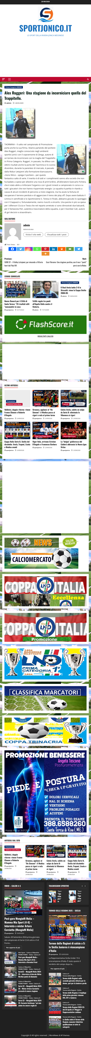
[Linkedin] (53, 249)
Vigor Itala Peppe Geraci (43, 436)
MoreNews (53, 1035)
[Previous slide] (82, 886)
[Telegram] (78, 249)
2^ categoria (39, 433)
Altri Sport (10, 910)
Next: (66, 262)
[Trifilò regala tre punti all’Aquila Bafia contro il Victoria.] (45, 289)
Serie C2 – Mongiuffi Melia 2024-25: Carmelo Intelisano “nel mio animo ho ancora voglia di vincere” (10, 1001)
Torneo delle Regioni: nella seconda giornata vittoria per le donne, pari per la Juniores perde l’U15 (55, 979)
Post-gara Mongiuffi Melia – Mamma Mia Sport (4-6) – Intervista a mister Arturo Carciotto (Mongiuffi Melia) (19, 924)
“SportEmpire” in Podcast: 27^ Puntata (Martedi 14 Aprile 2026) (52, 896)
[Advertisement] (45, 53)
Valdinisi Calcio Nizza (14, 404)
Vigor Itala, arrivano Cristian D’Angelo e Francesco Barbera (45, 443)
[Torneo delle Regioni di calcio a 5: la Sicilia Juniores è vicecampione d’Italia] (68, 927)
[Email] (70, 249)
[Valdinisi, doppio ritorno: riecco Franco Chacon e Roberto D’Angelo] (17, 398)
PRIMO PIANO (12, 295)
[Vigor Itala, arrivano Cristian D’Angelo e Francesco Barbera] (45, 430)
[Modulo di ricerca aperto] (88, 79)
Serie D (37, 404)
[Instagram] (29, 249)
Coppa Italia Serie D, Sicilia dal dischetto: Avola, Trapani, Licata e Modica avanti (17, 444)
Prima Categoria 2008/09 (14, 87)
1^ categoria (11, 289)
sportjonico (10, 310)
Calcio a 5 (66, 973)
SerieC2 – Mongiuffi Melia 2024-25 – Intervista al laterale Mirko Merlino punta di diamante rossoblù (10, 972)
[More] (45, 254)
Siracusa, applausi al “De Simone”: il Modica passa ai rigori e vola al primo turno (44, 412)
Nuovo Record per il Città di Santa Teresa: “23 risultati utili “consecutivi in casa (16, 304)
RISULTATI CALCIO (45, 336)
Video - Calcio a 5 (24, 913)
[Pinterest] (45, 249)
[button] (3, 79)
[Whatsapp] (37, 249)
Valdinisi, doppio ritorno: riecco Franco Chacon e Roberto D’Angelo (17, 412)
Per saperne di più (14, 948)
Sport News (61, 893)
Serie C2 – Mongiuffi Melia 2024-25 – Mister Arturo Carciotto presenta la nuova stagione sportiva (10, 987)
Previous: (23, 262)
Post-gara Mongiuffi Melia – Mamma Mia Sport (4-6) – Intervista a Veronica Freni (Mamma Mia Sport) (10, 958)
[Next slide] (85, 886)
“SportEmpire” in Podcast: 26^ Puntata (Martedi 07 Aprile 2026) (72, 896)
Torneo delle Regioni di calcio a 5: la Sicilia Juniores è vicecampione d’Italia (67, 947)
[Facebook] (12, 249)
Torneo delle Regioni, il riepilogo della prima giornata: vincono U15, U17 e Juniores (55, 993)
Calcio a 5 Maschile (23, 910)
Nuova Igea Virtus (69, 436)
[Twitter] (21, 249)
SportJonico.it (45, 28)
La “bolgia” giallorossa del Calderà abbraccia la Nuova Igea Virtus (73, 444)
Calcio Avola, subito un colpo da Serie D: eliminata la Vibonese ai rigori (72, 412)
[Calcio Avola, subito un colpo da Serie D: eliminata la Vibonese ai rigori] (74, 398)
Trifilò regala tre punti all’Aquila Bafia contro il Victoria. (42, 304)
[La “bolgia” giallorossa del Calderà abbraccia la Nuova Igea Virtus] (74, 430)
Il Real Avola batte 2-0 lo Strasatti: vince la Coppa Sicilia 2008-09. (73, 290)
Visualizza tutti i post (56, 234)
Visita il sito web (33, 234)
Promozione (11, 401)
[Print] (62, 249)
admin (8, 103)
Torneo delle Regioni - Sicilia (61, 937)
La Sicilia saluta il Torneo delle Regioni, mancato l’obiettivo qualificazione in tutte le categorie (55, 1022)
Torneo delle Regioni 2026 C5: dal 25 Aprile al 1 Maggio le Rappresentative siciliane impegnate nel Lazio (55, 1008)
